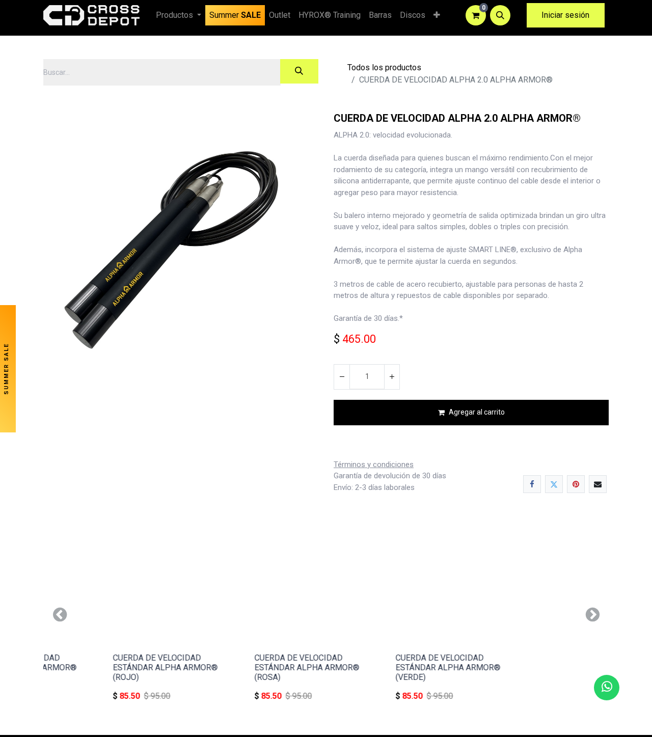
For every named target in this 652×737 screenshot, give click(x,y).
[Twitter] (554, 484)
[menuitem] (235, 15)
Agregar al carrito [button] (477, 412)
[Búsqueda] (299, 71)
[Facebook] (532, 484)
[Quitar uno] (341, 377)
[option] (326, 614)
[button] (500, 15)
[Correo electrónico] (598, 484)
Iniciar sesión (565, 15)
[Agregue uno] (391, 377)
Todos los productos (384, 67)
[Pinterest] (576, 484)
